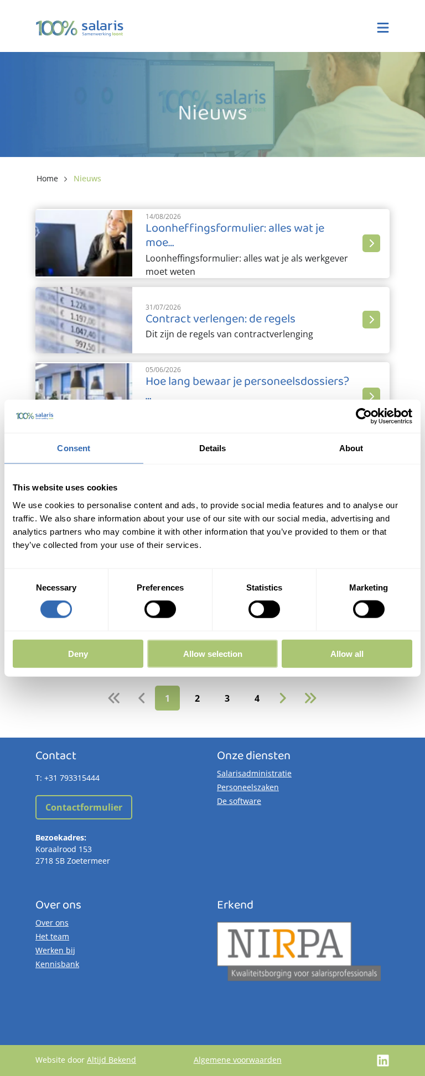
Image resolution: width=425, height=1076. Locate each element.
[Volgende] (282, 698)
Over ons (52, 922)
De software (239, 801)
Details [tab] (212, 448)
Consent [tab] (73, 448)
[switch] (160, 609)
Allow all (347, 653)
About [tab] (351, 448)
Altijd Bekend (111, 1059)
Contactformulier (83, 807)
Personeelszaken (248, 787)
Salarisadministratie (254, 773)
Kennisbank (57, 964)
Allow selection (212, 653)
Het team (52, 936)
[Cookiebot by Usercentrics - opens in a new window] (363, 416)
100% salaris (79, 28)
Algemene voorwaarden (238, 1059)
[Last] (310, 698)
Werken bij (55, 950)
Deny (78, 653)
